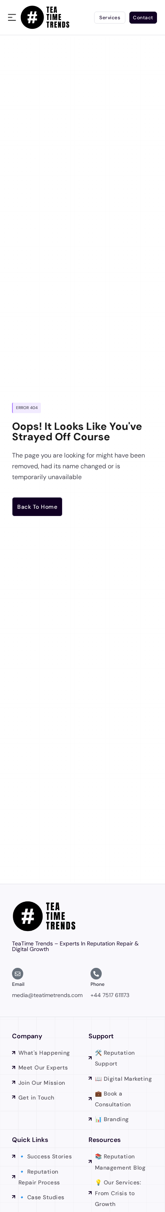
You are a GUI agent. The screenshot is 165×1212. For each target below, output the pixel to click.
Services (109, 17)
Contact (143, 17)
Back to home (37, 506)
